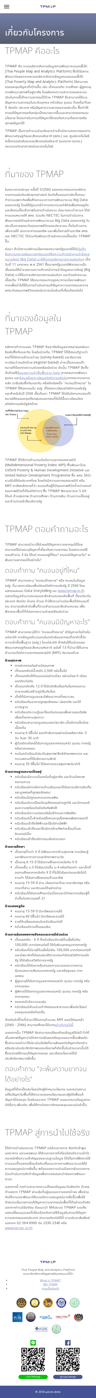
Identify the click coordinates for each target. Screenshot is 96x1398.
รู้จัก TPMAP (50, 1284)
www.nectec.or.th (18, 1228)
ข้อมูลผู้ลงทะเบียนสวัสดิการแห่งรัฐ (43, 377)
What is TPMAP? (50, 1280)
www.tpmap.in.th (71, 590)
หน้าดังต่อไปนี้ (63, 1024)
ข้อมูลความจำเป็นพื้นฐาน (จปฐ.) (39, 372)
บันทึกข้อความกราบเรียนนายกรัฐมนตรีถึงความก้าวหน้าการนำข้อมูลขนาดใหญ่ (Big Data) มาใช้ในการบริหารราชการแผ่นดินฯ (47, 253)
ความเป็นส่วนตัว (50, 1288)
